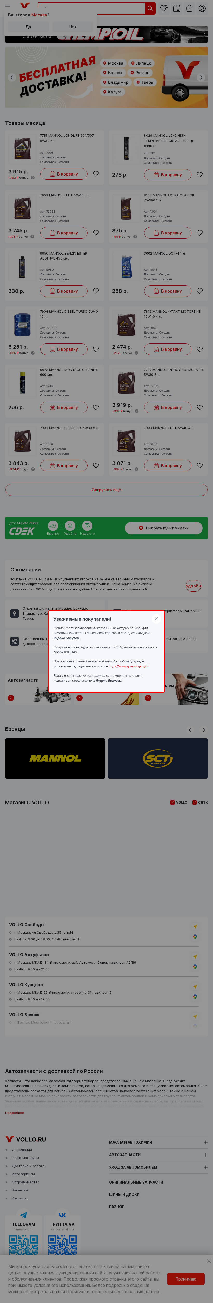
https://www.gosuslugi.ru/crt (129, 666)
